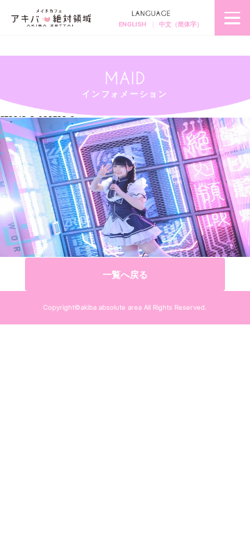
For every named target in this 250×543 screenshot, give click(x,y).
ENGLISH (133, 24)
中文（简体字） (181, 24)
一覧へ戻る (125, 274)
